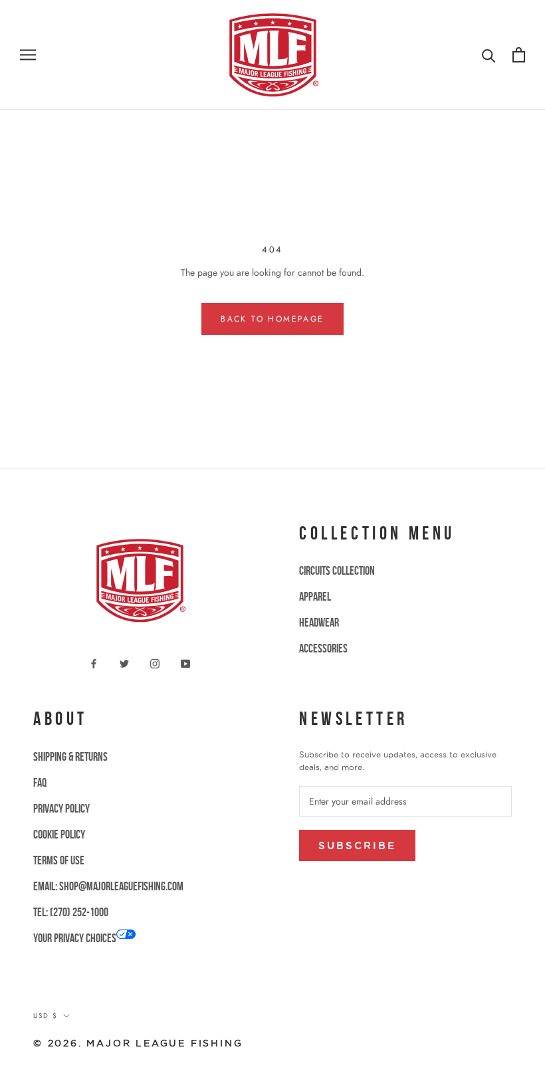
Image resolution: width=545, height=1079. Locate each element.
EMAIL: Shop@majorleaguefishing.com (108, 886)
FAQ (40, 782)
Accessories (323, 648)
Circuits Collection (337, 570)
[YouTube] (185, 662)
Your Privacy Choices (74, 938)
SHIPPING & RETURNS (70, 756)
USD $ (45, 1016)
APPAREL (315, 596)
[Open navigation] (28, 54)
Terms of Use (58, 860)
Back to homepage (272, 319)
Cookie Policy (59, 834)
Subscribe (357, 845)
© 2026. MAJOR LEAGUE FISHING (138, 1043)
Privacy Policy (61, 808)
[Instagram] (155, 662)
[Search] (489, 55)
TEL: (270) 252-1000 (70, 912)
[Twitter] (124, 662)
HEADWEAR (319, 622)
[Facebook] (93, 662)
